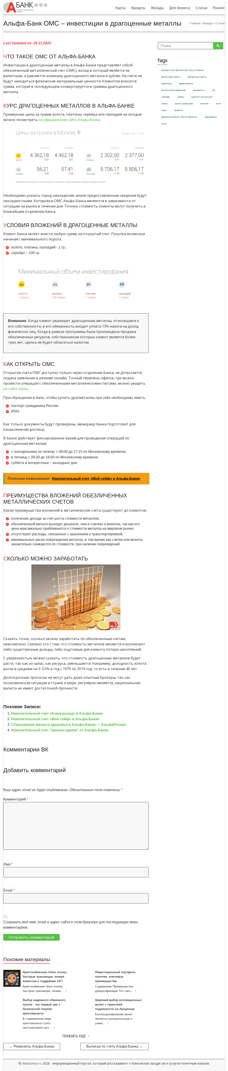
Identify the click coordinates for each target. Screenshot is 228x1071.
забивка (165, 97)
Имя (8, 864)
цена (164, 123)
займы (180, 97)
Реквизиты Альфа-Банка (31, 1046)
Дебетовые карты (170, 77)
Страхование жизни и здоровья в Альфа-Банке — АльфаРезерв (68, 724)
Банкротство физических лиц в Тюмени (182, 70)
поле (218, 103)
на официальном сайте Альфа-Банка (69, 120)
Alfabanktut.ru (32, 1063)
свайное (178, 110)
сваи (163, 110)
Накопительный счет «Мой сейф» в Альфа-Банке (55, 719)
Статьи (201, 8)
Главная (195, 23)
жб (213, 90)
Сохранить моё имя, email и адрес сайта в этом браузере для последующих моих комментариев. (70, 924)
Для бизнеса (179, 8)
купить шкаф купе (184, 103)
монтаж (204, 103)
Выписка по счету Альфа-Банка (114, 1046)
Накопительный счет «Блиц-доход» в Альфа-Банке (57, 713)
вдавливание (186, 83)
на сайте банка (15, 389)
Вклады (157, 8)
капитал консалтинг (202, 97)
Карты (121, 8)
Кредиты (138, 8)
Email (9, 890)
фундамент (211, 117)
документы (199, 90)
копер (164, 103)
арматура (166, 83)
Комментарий (15, 799)
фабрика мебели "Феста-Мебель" (179, 117)
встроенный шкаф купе (173, 90)
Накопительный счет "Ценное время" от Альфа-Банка (59, 730)
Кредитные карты (197, 77)
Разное (219, 8)
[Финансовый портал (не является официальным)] (25, 4)
